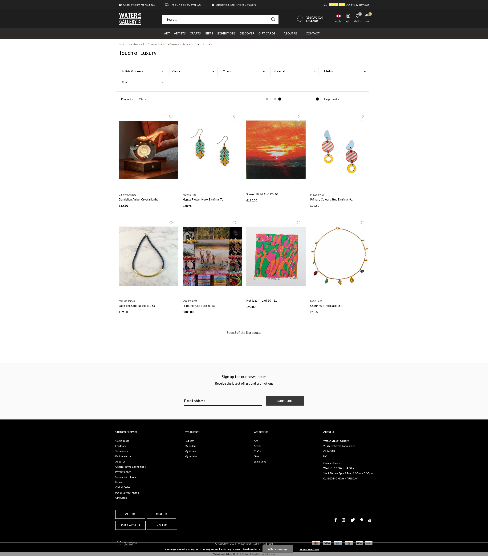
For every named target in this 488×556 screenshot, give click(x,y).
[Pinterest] (361, 520)
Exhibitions (226, 33)
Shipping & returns (125, 477)
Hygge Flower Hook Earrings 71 (203, 199)
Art (167, 33)
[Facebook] (336, 520)
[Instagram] (343, 520)
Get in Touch (122, 440)
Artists (180, 33)
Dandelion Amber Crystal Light (138, 199)
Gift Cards (266, 33)
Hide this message (277, 549)
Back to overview (128, 44)
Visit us (162, 525)
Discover (247, 33)
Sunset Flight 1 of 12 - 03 (262, 194)
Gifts (209, 33)
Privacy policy (123, 471)
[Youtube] (369, 520)
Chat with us (130, 525)
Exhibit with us (123, 456)
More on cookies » (309, 549)
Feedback (120, 445)
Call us (130, 514)
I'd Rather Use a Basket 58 (199, 305)
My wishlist (191, 456)
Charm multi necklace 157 (326, 305)
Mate (279, 71)
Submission (121, 451)
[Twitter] (353, 520)
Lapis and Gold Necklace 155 (137, 305)
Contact (313, 33)
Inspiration (156, 44)
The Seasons (172, 44)
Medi (329, 71)
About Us (291, 33)
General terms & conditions (130, 466)
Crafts (195, 33)
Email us (161, 514)
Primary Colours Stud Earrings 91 (331, 199)
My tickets (190, 451)
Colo (227, 71)
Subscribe (285, 401)
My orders (190, 445)
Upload (119, 482)
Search (273, 19)
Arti (132, 71)
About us (120, 461)
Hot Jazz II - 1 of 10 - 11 (261, 300)
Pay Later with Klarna (127, 492)
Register (189, 440)
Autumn (186, 44)
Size (124, 82)
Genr (176, 71)
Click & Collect (123, 487)
